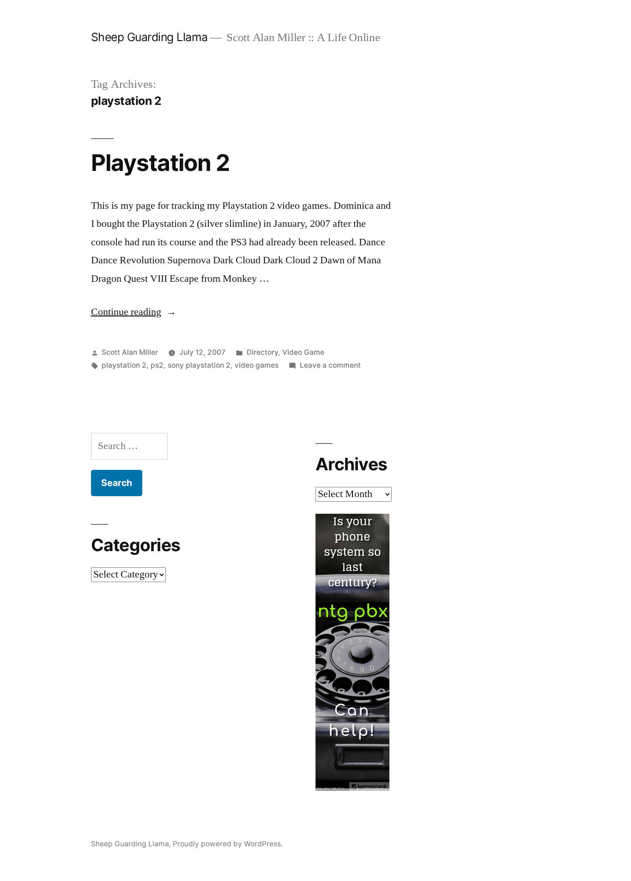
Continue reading (133, 311)
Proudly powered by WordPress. (228, 843)
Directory (262, 352)
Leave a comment (330, 365)
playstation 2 (124, 365)
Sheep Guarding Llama (149, 37)
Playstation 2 (160, 162)
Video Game (303, 352)
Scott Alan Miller (130, 352)
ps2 (157, 365)
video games (257, 365)
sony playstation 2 (199, 365)
